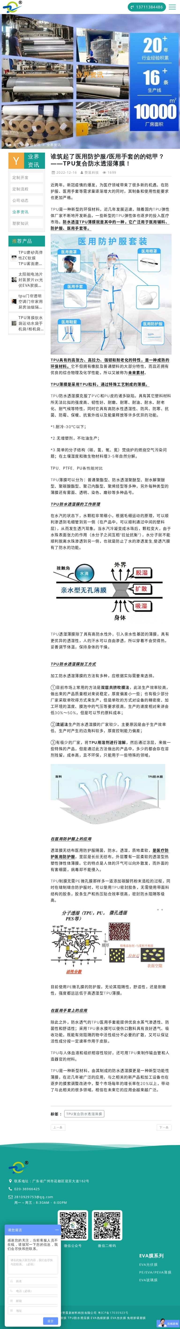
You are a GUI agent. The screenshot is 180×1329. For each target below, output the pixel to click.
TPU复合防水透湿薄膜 (84, 1114)
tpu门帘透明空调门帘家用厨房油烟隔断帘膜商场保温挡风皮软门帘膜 (31, 301)
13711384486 (149, 7)
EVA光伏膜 (148, 1264)
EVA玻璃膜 (148, 1280)
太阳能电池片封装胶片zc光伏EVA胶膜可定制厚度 (31, 280)
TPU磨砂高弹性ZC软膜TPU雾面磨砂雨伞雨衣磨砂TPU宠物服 (31, 258)
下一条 (164, 1127)
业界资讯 (54, 145)
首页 (16, 145)
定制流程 (20, 188)
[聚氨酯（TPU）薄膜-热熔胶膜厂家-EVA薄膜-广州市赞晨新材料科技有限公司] (12, 7)
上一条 (58, 1127)
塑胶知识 (20, 223)
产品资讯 (33, 145)
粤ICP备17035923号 (113, 1313)
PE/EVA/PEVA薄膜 (155, 1272)
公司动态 (20, 200)
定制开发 (20, 177)
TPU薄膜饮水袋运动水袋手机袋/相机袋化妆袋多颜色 (31, 323)
